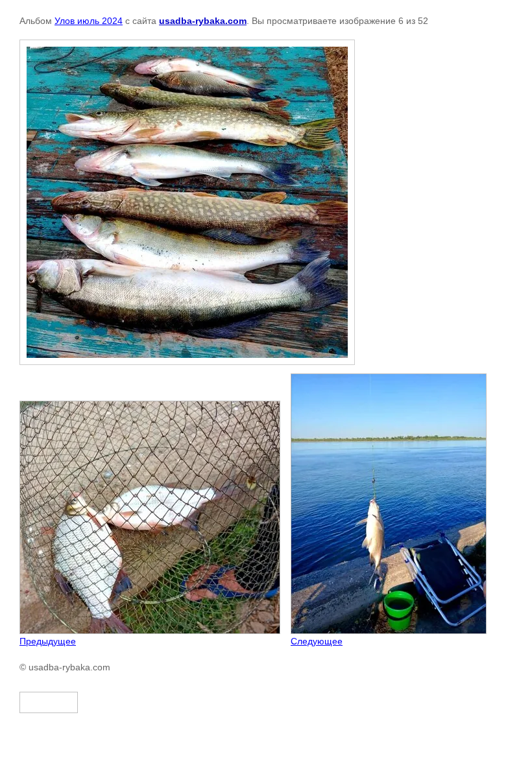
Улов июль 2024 (88, 21)
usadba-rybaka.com (203, 21)
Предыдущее (47, 641)
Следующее (317, 641)
